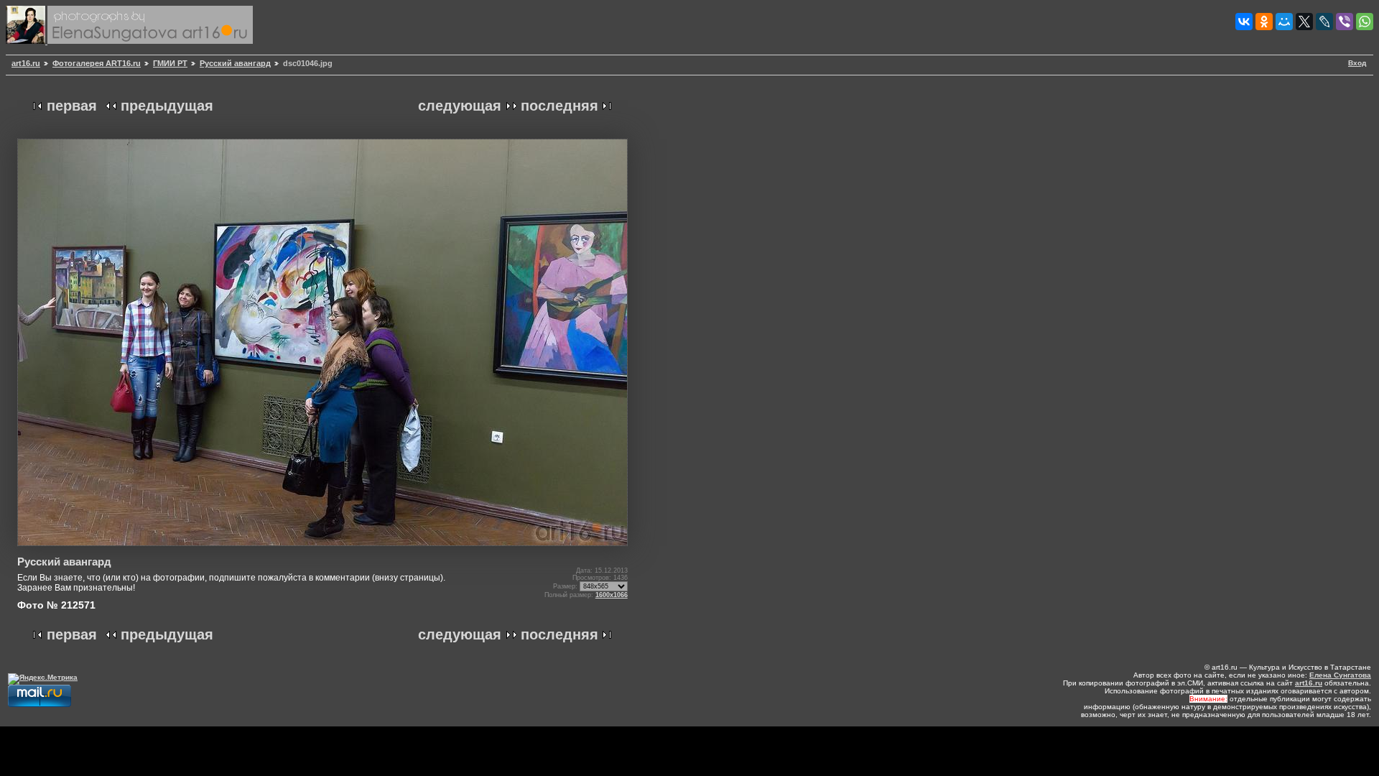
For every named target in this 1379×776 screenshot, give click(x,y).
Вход (1357, 63)
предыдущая (167, 106)
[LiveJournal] (1324, 21)
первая (72, 106)
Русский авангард (235, 63)
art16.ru (25, 63)
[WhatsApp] (1364, 21)
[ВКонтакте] (1244, 21)
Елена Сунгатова (1340, 675)
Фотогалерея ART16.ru (96, 63)
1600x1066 (611, 595)
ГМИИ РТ (170, 63)
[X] (1304, 21)
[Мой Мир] (1284, 21)
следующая (459, 106)
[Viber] (1344, 21)
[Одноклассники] (1264, 21)
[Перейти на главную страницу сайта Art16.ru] (26, 41)
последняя (559, 106)
